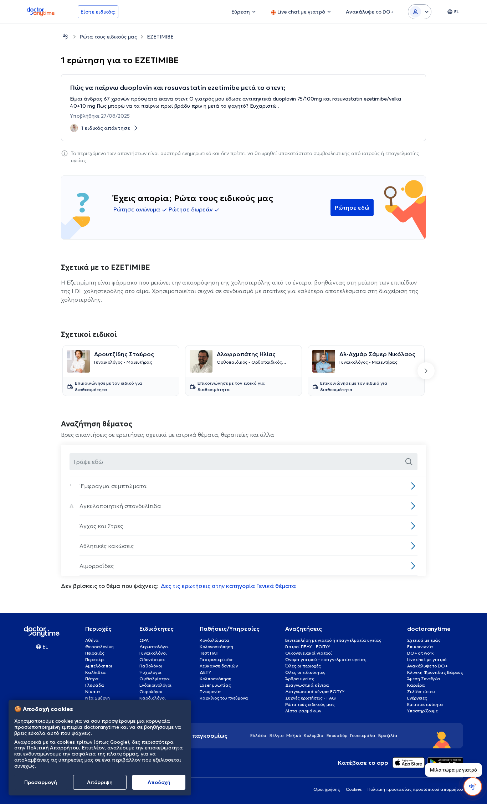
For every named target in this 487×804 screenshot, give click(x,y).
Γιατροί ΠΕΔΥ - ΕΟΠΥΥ (307, 646)
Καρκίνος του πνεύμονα (224, 698)
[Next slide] (426, 370)
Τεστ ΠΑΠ (209, 653)
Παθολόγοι (150, 666)
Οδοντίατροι (152, 659)
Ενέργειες (417, 698)
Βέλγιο (276, 735)
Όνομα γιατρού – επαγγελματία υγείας (325, 659)
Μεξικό (293, 735)
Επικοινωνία (420, 646)
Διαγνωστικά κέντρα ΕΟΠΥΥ (314, 691)
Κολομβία (314, 735)
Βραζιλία (388, 735)
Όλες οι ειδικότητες (305, 672)
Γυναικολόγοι (153, 653)
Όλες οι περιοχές (303, 666)
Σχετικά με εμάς (424, 640)
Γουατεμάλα (362, 735)
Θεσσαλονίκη (99, 646)
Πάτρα (92, 678)
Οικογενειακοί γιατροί (308, 653)
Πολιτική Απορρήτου (53, 748)
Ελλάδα (258, 735)
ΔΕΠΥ (205, 672)
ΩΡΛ (144, 640)
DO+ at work (420, 653)
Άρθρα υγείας (299, 678)
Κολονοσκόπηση (216, 646)
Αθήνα (92, 640)
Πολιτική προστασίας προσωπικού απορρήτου (415, 789)
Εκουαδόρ (337, 735)
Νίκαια (92, 691)
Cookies (354, 789)
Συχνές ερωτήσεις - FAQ (310, 698)
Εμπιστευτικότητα (425, 704)
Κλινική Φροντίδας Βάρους (435, 672)
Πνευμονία (210, 691)
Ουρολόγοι (150, 691)
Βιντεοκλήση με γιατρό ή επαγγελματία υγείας (333, 640)
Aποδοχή (159, 782)
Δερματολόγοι (154, 646)
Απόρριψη (100, 782)
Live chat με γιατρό (426, 659)
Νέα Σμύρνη (97, 698)
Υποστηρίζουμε (422, 710)
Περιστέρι (95, 659)
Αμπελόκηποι (98, 666)
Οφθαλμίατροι (154, 678)
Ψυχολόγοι (150, 672)
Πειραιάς (94, 653)
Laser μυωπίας (215, 685)
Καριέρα (416, 685)
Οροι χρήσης (326, 789)
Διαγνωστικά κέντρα (307, 685)
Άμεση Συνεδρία (423, 678)
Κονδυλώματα (214, 640)
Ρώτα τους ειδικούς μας (108, 37)
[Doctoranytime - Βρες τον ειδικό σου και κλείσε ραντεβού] (65, 36)
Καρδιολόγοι (152, 698)
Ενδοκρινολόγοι (155, 685)
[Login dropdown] (419, 11)
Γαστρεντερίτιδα (216, 659)
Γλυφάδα (94, 685)
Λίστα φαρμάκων (303, 710)
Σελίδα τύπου (421, 691)
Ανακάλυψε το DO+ (427, 666)
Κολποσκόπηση (215, 678)
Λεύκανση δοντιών (219, 666)
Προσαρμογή (40, 782)
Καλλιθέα (95, 672)
